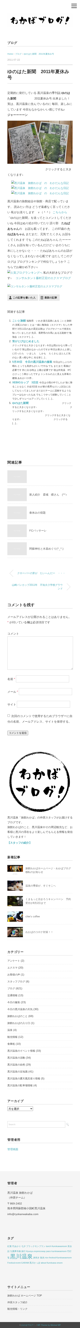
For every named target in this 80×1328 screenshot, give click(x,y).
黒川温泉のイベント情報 (21, 1050)
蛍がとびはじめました (26, 341)
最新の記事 (50, 297)
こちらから (60, 212)
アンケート (13, 960)
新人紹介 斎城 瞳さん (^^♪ (48, 494)
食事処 (11, 1043)
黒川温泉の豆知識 (17, 1071)
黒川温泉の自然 (16, 1064)
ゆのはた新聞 (20, 403)
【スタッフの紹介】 (19, 842)
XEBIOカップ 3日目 (25, 382)
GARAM (25, 1263)
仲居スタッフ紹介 (17, 1302)
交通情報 (12, 995)
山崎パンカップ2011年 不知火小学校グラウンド (37, 587)
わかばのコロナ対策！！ (39, 932)
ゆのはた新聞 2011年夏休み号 (39, 54)
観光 (42, 1257)
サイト (11, 704)
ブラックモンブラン (35, 1246)
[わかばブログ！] (40, 16)
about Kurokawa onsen (52, 1263)
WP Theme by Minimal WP (49, 1325)
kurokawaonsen (59, 1251)
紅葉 (9, 1246)
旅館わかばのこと (17, 1016)
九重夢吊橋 (15, 1251)
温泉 (9, 1030)
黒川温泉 (21, 1256)
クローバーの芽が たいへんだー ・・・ (41, 573)
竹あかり (16, 1246)
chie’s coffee (32, 916)
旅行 (23, 1251)
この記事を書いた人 (24, 297)
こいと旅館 (19, 320)
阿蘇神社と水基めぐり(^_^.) (46, 548)
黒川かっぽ (35, 1263)
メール (12, 691)
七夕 (23, 1246)
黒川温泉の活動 (16, 1057)
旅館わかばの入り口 (18, 1023)
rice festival (50, 1257)
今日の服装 (13, 1002)
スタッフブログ (16, 981)
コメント (13, 633)
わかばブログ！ (28, 1325)
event (18, 1263)
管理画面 (12, 1149)
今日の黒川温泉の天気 (20, 1009)
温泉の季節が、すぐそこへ (40, 885)
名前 (11, 679)
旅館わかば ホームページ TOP (24, 1295)
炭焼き (36, 1257)
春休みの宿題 (37, 512)
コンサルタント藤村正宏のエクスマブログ (43, 278)
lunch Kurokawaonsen (56, 1246)
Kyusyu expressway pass (38, 1251)
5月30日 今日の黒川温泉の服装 (32, 361)
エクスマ (12, 967)
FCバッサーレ (38, 530)
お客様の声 (13, 974)
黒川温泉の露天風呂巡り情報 (23, 1078)
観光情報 (12, 1036)
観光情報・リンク (17, 1308)
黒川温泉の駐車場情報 (20, 1085)
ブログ (12, 42)
